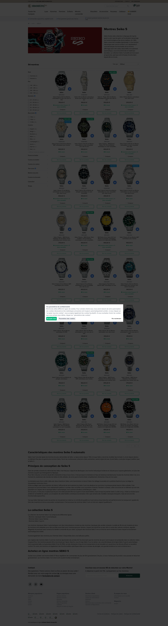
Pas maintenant (116, 319)
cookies (73, 309)
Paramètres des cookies (67, 319)
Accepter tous (51, 319)
